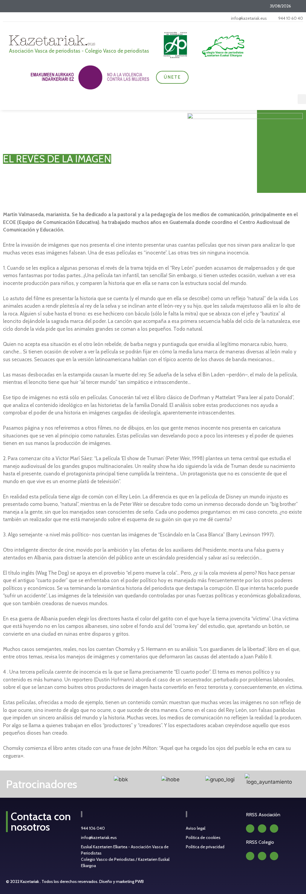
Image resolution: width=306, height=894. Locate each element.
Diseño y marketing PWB (121, 881)
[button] (302, 99)
